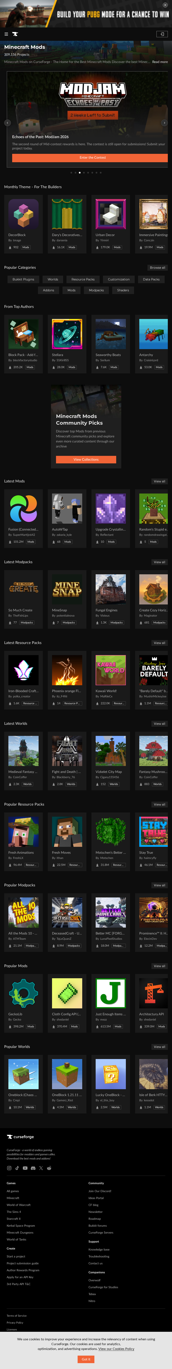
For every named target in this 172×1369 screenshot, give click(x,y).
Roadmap (95, 1218)
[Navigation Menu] (6, 34)
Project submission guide (23, 1263)
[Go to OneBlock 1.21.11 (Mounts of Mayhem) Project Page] (67, 1084)
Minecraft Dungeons (20, 1232)
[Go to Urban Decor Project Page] (110, 224)
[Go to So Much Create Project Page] (23, 599)
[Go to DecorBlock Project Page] (23, 224)
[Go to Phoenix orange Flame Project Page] (67, 680)
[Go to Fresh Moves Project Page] (67, 841)
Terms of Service (17, 1316)
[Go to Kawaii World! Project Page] (110, 680)
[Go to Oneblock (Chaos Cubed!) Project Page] (23, 1084)
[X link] (41, 1168)
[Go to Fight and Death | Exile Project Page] (67, 761)
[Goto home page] (15, 34)
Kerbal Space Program (21, 1225)
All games (13, 1191)
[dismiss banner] (165, 5)
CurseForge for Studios (103, 1287)
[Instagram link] (9, 1168)
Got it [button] (86, 1359)
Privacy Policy (15, 1322)
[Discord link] (33, 1168)
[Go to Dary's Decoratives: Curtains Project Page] (67, 224)
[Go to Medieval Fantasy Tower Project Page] (23, 761)
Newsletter (96, 1212)
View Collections (86, 459)
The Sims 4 (14, 1212)
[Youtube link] (25, 1168)
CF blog (93, 1205)
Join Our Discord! (100, 1191)
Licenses (12, 1329)
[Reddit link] (49, 1168)
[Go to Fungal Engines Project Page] (110, 599)
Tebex (92, 1294)
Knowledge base (99, 1249)
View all (159, 481)
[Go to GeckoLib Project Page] (23, 1003)
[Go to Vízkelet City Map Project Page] (110, 761)
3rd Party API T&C (18, 1284)
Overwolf (94, 1280)
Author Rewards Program (23, 1270)
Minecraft (13, 1198)
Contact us (96, 1263)
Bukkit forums (98, 1225)
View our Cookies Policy (116, 1349)
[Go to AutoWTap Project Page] (67, 518)
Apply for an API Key (20, 1277)
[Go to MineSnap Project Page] (67, 599)
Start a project (16, 1256)
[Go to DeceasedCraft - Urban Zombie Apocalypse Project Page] (67, 922)
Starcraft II (14, 1218)
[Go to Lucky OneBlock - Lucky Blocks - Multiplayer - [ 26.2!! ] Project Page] (110, 1084)
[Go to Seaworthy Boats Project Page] (110, 344)
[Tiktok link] (17, 1168)
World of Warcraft (19, 1205)
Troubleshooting (99, 1256)
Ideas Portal (96, 1198)
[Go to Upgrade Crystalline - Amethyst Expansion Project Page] (110, 518)
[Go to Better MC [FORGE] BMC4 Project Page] (110, 922)
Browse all (157, 268)
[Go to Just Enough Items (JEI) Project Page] (110, 1003)
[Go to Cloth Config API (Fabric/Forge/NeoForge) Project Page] (67, 1003)
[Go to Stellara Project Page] (67, 344)
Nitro (92, 1301)
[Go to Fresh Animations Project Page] (23, 841)
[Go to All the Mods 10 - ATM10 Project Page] (23, 922)
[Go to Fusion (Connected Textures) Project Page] (23, 518)
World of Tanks (16, 1239)
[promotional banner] (86, 13)
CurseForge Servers (101, 1232)
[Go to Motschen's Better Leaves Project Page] (110, 841)
